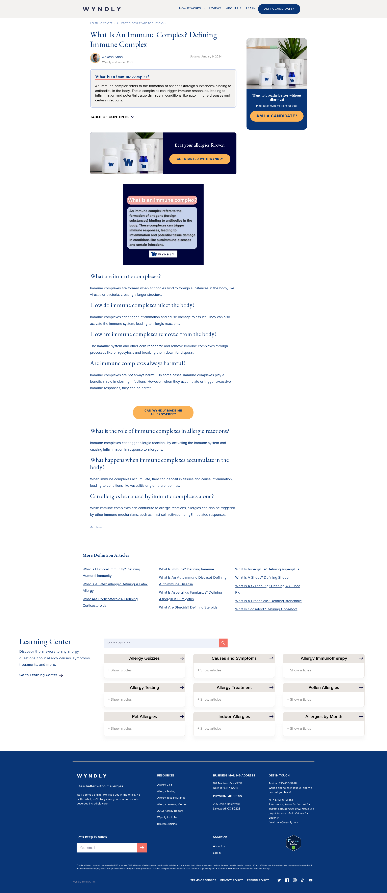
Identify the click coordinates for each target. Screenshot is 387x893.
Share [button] (98, 527)
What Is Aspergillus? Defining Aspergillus (267, 569)
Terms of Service (203, 880)
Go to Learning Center (38, 674)
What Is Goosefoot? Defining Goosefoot (266, 609)
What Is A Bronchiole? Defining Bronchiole (268, 600)
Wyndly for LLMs (167, 817)
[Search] (223, 643)
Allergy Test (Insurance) (171, 798)
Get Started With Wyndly (200, 159)
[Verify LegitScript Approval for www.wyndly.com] (293, 849)
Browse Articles (167, 824)
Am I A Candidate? (276, 116)
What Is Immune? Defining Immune (186, 569)
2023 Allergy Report (170, 811)
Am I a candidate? (279, 8)
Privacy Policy (231, 880)
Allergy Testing (166, 791)
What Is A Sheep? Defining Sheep (261, 577)
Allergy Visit (164, 785)
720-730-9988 (288, 783)
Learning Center (101, 23)
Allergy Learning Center (172, 804)
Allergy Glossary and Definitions (140, 23)
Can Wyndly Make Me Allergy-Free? (163, 412)
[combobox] (166, 643)
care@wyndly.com (287, 822)
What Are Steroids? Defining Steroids (188, 607)
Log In (217, 853)
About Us (219, 846)
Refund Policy (258, 880)
